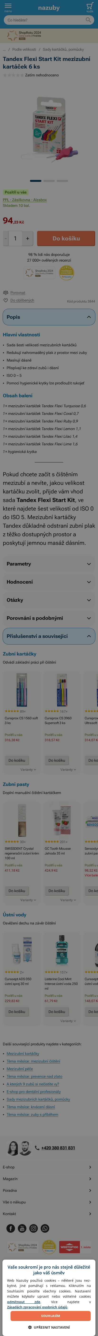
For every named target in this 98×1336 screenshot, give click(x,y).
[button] (49, 1327)
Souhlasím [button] (50, 1316)
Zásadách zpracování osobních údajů (37, 1307)
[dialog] (48, 1298)
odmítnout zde (23, 1302)
